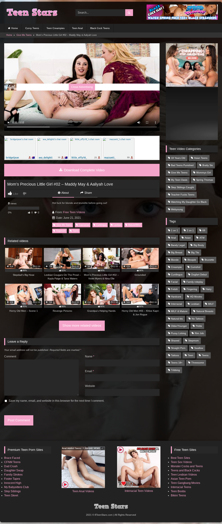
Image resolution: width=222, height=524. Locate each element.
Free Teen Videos (74, 212)
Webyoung (177, 209)
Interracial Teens (181, 487)
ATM (201, 237)
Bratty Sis (207, 165)
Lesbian (117, 225)
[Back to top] (211, 513)
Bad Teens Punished (182, 165)
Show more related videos (81, 325)
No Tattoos (197, 318)
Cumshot (195, 267)
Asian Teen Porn (181, 478)
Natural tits (177, 318)
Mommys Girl (203, 172)
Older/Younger (179, 326)
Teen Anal (77, 28)
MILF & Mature (179, 311)
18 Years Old (178, 158)
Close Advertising (82, 86)
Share (88, 192)
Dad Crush (11, 466)
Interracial (176, 303)
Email (89, 371)
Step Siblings (12, 491)
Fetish (174, 289)
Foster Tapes (12, 478)
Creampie (176, 267)
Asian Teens (200, 158)
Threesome (197, 362)
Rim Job (199, 333)
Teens (76, 231)
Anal (173, 237)
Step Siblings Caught (182, 187)
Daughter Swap (13, 470)
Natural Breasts (204, 311)
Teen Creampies (55, 28)
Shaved (175, 340)
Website (90, 385)
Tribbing (175, 370)
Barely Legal (178, 245)
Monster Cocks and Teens (187, 466)
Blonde (175, 259)
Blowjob (191, 259)
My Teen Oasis (179, 179)
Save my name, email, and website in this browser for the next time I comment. (56, 400)
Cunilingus (101, 225)
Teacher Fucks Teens (182, 194)
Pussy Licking (178, 333)
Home (14, 28)
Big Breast (176, 252)
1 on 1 (174, 230)
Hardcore (176, 296)
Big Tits (195, 252)
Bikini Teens (178, 495)
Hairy (208, 289)
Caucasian (84, 225)
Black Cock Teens (100, 28)
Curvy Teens (32, 28)
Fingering (192, 289)
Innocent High (12, 482)
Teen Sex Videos (181, 462)
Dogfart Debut (199, 274)
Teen (190, 355)
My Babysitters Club (16, 487)
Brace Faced (12, 457)
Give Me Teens (24, 35)
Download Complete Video (84, 170)
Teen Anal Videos (83, 491)
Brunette (209, 259)
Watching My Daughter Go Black (189, 201)
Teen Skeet (11, 495)
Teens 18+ (176, 362)
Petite (199, 326)
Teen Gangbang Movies (185, 482)
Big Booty (199, 245)
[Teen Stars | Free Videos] (31, 13)
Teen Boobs (178, 491)
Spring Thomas (204, 179)
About (65, 192)
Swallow (198, 348)
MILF (211, 303)
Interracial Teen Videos (139, 490)
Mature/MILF (134, 225)
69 (203, 230)
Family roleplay (194, 281)
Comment (10, 356)
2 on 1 (190, 230)
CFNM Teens (12, 462)
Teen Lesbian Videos (184, 474)
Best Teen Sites (180, 457)
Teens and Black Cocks (185, 470)
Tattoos (175, 355)
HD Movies (196, 296)
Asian (188, 237)
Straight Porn (178, 348)
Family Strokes (13, 474)
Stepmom (61, 231)
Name (89, 356)
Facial (174, 281)
